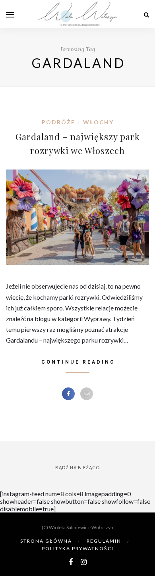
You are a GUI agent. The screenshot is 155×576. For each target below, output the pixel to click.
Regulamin (104, 541)
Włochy (98, 122)
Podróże (58, 122)
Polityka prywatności (78, 548)
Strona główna (46, 541)
